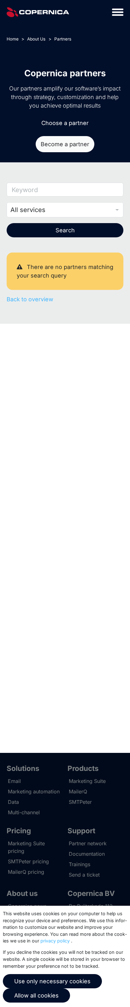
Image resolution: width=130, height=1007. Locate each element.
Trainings (79, 864)
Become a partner (65, 144)
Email (14, 781)
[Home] (38, 12)
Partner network (88, 843)
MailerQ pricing (26, 872)
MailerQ (78, 791)
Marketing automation (34, 791)
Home (13, 38)
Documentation (87, 854)
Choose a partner (65, 123)
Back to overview (30, 299)
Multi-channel (24, 812)
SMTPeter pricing (28, 861)
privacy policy (55, 940)
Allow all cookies (36, 995)
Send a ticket (84, 875)
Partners (62, 38)
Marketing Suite (87, 781)
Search (65, 230)
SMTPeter (80, 802)
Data (13, 802)
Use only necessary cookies (52, 981)
